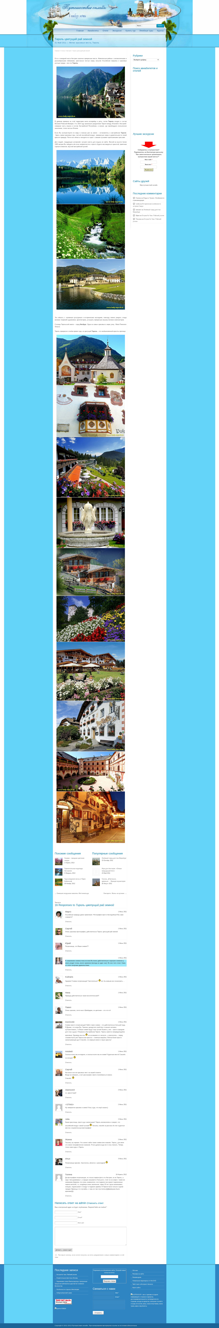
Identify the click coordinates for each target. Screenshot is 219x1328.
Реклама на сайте (138, 1274)
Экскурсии (117, 31)
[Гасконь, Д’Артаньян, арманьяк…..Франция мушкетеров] (96, 882)
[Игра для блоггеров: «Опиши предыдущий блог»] (96, 872)
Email (80, 1217)
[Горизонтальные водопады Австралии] (59, 872)
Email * (117, 1297)
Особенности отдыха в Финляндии (67, 1289)
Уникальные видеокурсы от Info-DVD (144, 1281)
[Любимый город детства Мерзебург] (96, 861)
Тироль (95, 43)
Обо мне (135, 1270)
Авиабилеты (93, 31)
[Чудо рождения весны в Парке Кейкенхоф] (59, 882)
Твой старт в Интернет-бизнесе (142, 1284)
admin (82, 1202)
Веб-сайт (81, 1223)
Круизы (160, 31)
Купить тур (130, 31)
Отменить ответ (95, 1203)
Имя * (117, 1293)
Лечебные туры (146, 31)
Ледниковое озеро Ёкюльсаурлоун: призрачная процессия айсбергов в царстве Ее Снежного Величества (71, 1284)
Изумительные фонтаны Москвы (67, 1278)
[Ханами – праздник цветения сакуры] (59, 861)
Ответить (68, 921)
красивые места (83, 43)
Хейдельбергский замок (64, 1293)
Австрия (68, 50)
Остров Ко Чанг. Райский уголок (153, 215)
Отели (105, 31)
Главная (80, 31)
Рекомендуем (136, 1277)
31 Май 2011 (60, 43)
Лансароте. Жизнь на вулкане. (115, 893)
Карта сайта (136, 1287)
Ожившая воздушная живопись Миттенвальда (72, 893)
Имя (79, 1212)
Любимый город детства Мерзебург (114, 858)
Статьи (63, 50)
